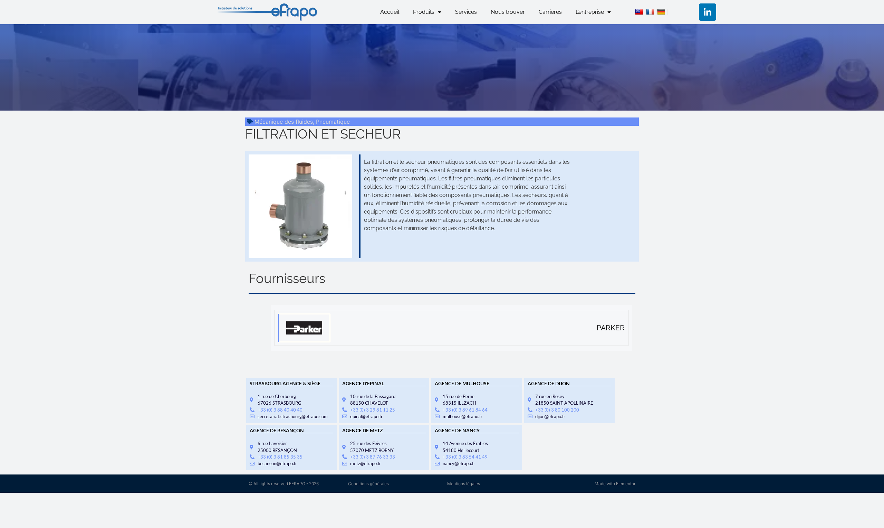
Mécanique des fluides (283, 121)
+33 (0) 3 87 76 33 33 (372, 457)
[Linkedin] (707, 12)
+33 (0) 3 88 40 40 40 (280, 410)
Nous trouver (508, 12)
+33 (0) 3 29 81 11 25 (372, 410)
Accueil (389, 12)
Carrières (550, 12)
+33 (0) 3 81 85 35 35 (280, 457)
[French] (651, 13)
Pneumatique (333, 121)
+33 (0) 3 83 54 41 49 (465, 457)
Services (466, 12)
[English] (640, 13)
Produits (423, 12)
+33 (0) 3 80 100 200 (557, 410)
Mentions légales (463, 483)
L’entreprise (590, 12)
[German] (662, 13)
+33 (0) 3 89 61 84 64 (465, 410)
